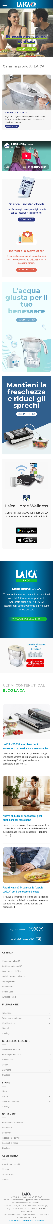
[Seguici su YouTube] (41, 929)
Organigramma (8, 981)
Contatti (5, 1179)
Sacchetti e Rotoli (10, 1143)
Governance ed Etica (11, 971)
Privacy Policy (14, 1220)
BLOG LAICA (14, 690)
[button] (47, 102)
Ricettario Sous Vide (11, 1138)
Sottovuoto (7, 1128)
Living (4, 1091)
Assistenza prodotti (11, 1164)
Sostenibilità (7, 987)
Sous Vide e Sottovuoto (12, 1122)
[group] (26, 102)
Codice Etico (7, 992)
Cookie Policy (27, 1220)
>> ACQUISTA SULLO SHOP (26, 619)
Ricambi (5, 1169)
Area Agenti (39, 1220)
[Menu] (4, 4)
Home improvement (10, 1101)
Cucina (5, 1096)
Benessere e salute (11, 1049)
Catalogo (6, 1033)
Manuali (5, 1028)
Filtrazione (6, 1013)
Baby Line (6, 1070)
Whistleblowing (9, 997)
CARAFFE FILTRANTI (16, 112)
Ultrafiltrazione (8, 1023)
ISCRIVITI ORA (26, 269)
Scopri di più (26, 49)
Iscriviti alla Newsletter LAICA (22, 939)
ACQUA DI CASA (12, 126)
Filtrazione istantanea (11, 1018)
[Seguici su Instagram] (36, 929)
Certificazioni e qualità (12, 966)
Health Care (7, 1060)
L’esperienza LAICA (11, 961)
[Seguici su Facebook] (31, 929)
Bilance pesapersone (11, 1054)
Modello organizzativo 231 (14, 976)
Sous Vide (6, 1133)
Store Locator (8, 1174)
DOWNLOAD (26, 219)
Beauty (5, 1065)
